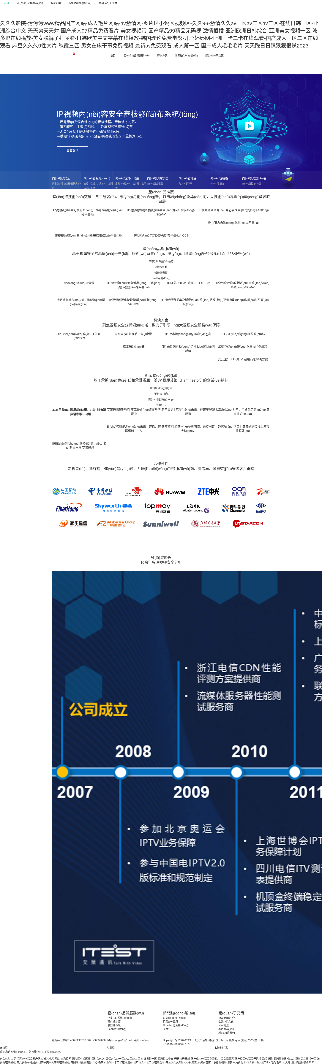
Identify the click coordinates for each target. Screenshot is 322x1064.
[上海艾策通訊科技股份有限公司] (73, 64)
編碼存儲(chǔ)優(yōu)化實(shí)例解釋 (242, 346)
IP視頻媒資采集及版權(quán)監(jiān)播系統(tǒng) (188, 302)
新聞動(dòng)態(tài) (79, 3)
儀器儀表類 (161, 272)
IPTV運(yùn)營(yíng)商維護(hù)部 (243, 334)
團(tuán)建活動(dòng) (161, 399)
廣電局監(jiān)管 (134, 346)
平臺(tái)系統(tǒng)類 (161, 261)
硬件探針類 (161, 267)
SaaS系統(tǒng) (161, 278)
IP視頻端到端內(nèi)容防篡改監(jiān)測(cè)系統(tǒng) (234, 210)
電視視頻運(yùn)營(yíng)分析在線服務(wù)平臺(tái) (88, 235)
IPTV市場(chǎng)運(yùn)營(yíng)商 (188, 334)
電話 (112, 1047)
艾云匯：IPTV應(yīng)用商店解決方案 (243, 359)
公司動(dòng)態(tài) (161, 388)
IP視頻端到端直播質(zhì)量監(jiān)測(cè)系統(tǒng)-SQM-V (161, 212)
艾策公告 (161, 405)
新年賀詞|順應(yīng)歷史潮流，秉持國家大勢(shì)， (188, 428)
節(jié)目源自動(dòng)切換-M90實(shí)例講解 (188, 348)
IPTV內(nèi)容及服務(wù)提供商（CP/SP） (79, 336)
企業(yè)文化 (225, 1021)
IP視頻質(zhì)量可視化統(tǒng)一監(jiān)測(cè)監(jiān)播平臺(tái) (88, 212)
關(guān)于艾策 (108, 3)
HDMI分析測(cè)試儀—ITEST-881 (188, 283)
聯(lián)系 (222, 1047)
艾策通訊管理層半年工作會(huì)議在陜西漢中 (134, 411)
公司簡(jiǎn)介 (226, 1017)
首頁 (6, 3)
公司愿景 (223, 1025)
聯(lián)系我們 (226, 1032)
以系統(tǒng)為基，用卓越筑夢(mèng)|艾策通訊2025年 (242, 411)
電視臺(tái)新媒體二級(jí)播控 (134, 334)
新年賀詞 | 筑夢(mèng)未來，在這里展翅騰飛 (188, 411)
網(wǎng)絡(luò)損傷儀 (79, 283)
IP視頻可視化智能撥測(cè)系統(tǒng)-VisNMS (133, 302)
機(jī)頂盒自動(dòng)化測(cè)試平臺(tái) (234, 223)
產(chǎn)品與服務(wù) (30, 3)
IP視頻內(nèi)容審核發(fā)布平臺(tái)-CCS (161, 235)
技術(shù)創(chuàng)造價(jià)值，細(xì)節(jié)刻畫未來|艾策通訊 (79, 445)
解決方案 (55, 3)
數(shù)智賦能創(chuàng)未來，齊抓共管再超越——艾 (134, 428)
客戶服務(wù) (226, 1029)
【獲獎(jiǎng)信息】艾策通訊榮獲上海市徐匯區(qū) (242, 428)
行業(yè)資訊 (161, 393)
